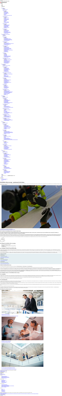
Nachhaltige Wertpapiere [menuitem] (6, 116)
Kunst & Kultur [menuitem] (5, 146)
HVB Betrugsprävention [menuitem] (6, 167)
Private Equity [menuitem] (5, 55)
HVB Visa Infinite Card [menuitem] (6, 62)
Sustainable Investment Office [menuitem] (7, 56)
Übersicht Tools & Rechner (4, 384)
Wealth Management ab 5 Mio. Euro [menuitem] (8, 39)
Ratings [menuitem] (5, 137)
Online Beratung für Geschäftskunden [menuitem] (8, 92)
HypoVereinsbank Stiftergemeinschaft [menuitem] (8, 149)
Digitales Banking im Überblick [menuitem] (7, 159)
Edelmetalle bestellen (4, 382)
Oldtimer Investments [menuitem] (6, 51)
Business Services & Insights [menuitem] (6, 89)
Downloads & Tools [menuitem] (6, 163)
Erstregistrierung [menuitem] (5, 155)
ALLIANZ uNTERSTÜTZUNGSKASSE (4, 263)
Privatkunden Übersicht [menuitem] (5, 9)
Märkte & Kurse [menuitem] (4, 169)
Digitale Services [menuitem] (4, 158)
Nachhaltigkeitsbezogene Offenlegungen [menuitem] (8, 102)
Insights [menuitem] (5, 105)
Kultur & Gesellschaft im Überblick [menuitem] (7, 145)
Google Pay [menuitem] (5, 162)
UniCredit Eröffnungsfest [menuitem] (6, 147)
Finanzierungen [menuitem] (5, 79)
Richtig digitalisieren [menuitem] (6, 69)
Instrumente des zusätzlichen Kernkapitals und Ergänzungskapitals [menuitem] (11, 139)
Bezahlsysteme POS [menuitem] (6, 76)
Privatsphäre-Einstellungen (35, 393)
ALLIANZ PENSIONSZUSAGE (3, 260)
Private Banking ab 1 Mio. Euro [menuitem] (7, 38)
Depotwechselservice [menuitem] (6, 160)
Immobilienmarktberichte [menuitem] (6, 27)
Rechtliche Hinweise (5, 393)
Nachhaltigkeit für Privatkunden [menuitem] (6, 114)
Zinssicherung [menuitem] (5, 86)
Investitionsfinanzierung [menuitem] (6, 80)
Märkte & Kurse (3, 381)
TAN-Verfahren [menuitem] (5, 13)
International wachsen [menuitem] (6, 70)
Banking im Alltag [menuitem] (5, 10)
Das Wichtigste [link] (13, 229)
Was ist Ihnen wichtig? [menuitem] (6, 30)
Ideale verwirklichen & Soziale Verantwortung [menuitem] (9, 43)
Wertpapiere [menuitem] (5, 20)
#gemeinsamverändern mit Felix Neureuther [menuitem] (8, 107)
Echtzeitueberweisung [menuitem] (6, 156)
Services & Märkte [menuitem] (6, 12)
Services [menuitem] (2, 150)
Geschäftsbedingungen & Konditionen (17, 393)
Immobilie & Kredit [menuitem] (5, 23)
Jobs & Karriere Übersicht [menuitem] (6, 131)
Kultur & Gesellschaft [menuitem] (5, 144)
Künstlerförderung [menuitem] (6, 148)
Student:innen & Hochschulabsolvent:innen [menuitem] (8, 132)
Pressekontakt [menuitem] (5, 143)
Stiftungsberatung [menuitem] (6, 50)
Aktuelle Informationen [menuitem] (6, 68)
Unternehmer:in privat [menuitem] (6, 44)
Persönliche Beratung (2, 371)
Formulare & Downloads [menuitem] (6, 93)
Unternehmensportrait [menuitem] (6, 125)
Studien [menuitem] (5, 110)
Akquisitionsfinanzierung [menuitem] (6, 81)
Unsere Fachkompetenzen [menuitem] (6, 40)
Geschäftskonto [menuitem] (5, 74)
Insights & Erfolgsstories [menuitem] (5, 104)
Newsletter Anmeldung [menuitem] (6, 172)
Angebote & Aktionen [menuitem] (6, 19)
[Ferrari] (2, 394)
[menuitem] (2, 4)
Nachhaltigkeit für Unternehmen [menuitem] (7, 119)
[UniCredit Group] (1, 395)
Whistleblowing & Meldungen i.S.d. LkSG (28, 393)
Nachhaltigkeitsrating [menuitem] (6, 113)
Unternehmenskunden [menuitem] (4, 64)
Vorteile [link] (1, 229)
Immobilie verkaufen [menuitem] (6, 26)
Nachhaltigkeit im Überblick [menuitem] (7, 128)
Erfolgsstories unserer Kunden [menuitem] (7, 106)
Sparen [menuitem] (5, 21)
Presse (2, 389)
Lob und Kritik (22, 393)
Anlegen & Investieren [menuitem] (5, 16)
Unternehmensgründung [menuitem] (6, 71)
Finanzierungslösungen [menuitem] (6, 49)
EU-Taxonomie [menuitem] (5, 111)
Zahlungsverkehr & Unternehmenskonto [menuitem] (7, 72)
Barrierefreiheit (11, 393)
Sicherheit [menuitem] (4, 165)
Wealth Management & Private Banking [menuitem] (6, 34)
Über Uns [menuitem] (3, 121)
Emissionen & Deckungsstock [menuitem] (7, 138)
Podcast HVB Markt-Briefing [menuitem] (7, 60)
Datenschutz (8, 393)
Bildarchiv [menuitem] (5, 142)
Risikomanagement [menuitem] (5, 84)
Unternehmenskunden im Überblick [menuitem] (6, 65)
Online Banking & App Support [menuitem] (7, 154)
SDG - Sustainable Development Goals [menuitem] (8, 112)
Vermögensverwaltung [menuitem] (6, 47)
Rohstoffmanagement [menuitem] (6, 87)
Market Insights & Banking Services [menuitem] (6, 58)
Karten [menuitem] (5, 14)
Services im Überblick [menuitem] (5, 151)
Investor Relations (3, 391)
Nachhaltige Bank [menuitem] (5, 98)
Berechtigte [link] (3, 229)
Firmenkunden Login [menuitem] (4, 179)
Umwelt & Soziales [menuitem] (6, 101)
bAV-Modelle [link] (10, 229)
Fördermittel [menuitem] (5, 83)
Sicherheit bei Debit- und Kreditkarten (5, 377)
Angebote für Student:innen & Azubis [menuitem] (8, 15)
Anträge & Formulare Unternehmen (5, 386)
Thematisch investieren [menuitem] (6, 22)
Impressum (1, 393)
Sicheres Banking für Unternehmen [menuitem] (7, 168)
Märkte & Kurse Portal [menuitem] (6, 61)
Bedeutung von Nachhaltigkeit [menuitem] (6, 108)
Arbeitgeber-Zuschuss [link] (6, 229)
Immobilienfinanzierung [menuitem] (6, 25)
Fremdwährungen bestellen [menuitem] (7, 161)
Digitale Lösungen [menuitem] (6, 94)
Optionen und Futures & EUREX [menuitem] (7, 48)
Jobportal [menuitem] (5, 133)
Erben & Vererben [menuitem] (6, 31)
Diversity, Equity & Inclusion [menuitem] (7, 126)
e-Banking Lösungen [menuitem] (6, 75)
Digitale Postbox (3, 380)
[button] (14, 175)
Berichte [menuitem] (5, 136)
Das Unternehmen (3, 390)
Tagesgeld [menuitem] (5, 18)
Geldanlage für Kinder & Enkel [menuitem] (7, 32)
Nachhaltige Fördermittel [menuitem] (6, 120)
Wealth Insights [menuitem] (4, 35)
